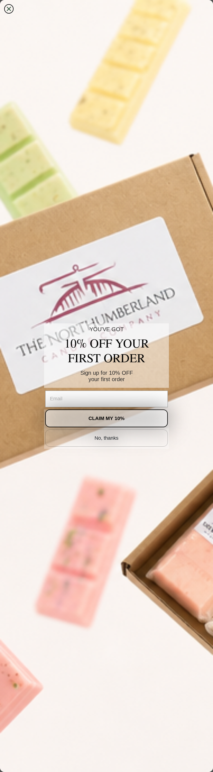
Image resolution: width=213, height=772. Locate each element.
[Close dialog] (8, 8)
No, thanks (106, 438)
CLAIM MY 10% (106, 418)
